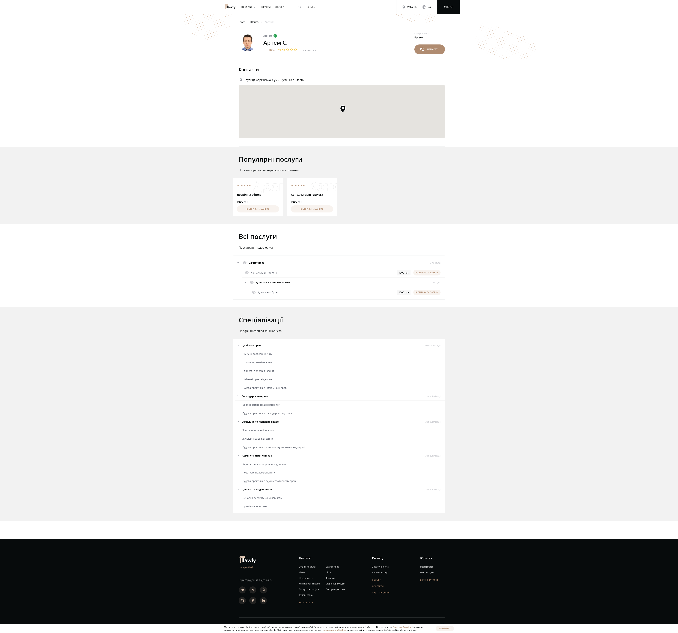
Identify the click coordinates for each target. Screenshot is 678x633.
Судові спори (306, 594)
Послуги (249, 7)
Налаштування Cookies (334, 629)
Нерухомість (306, 578)
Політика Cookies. (402, 627)
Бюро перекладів (335, 583)
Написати (429, 49)
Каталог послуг (380, 572)
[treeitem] (339, 263)
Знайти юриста (380, 566)
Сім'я (328, 572)
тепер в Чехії (246, 567)
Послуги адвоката (335, 589)
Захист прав (244, 185)
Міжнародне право (309, 583)
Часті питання (380, 592)
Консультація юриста (307, 195)
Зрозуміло (445, 628)
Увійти (448, 6)
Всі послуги (306, 602)
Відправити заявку (257, 208)
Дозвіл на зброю (249, 195)
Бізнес (302, 572)
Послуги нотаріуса (309, 589)
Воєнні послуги (307, 566)
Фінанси (330, 578)
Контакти (378, 586)
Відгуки (376, 579)
